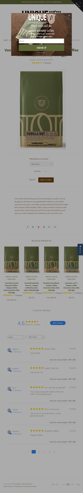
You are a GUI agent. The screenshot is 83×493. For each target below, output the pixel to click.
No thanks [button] (41, 52)
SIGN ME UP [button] (41, 47)
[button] (69, 15)
